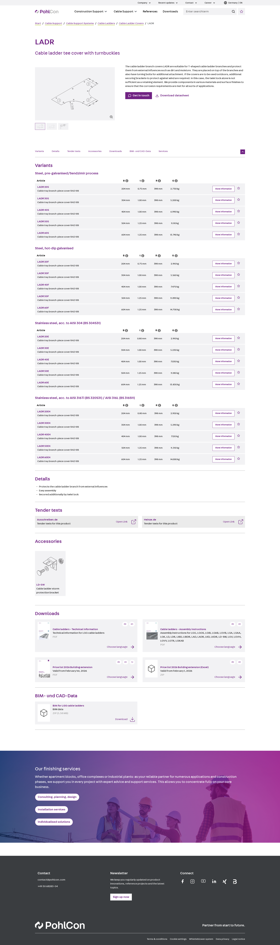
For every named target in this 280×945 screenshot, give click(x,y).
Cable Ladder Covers (131, 23)
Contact (189, 3)
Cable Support (123, 11)
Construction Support (88, 11)
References (150, 11)
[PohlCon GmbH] (182, 881)
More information (223, 189)
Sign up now (121, 897)
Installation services (51, 809)
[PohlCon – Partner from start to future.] (46, 12)
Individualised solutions (54, 821)
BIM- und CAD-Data (140, 151)
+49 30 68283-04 (48, 886)
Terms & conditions (157, 939)
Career (208, 3)
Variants (39, 151)
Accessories (95, 151)
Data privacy (222, 939)
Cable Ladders (106, 23)
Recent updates (166, 3)
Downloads (170, 11)
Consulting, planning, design (57, 797)
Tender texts (73, 151)
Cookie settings (178, 939)
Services (163, 151)
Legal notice (238, 939)
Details (55, 151)
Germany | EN (235, 3)
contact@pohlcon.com (51, 879)
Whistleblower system (201, 939)
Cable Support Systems (80, 23)
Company (143, 3)
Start (38, 23)
